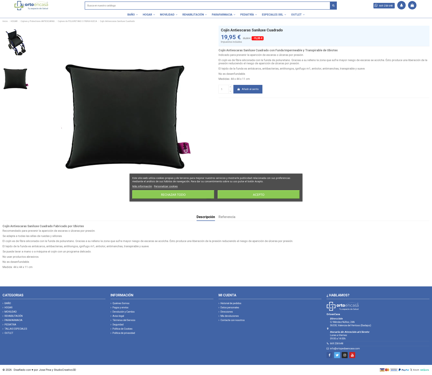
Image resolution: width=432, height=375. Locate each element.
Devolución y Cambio (124, 311)
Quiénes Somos (121, 303)
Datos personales (230, 307)
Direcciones (227, 311)
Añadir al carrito (250, 89)
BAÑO (8, 303)
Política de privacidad (124, 333)
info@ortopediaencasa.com (345, 348)
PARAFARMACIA (13, 320)
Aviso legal (118, 316)
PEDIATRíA (10, 324)
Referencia (227, 217)
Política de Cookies (122, 328)
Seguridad (118, 324)
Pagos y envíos (120, 307)
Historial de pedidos (231, 303)
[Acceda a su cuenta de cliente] (401, 5)
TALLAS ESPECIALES (16, 328)
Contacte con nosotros (233, 320)
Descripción (206, 217)
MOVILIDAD (11, 311)
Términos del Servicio (124, 320)
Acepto (258, 195)
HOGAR (8, 307)
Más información (142, 186)
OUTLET (9, 333)
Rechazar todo (173, 195)
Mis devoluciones (230, 316)
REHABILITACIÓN (14, 316)
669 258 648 (336, 343)
